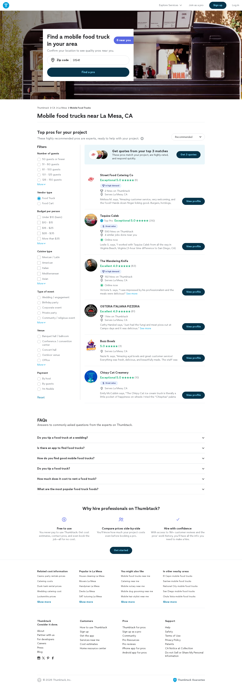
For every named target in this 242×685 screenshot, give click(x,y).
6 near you (124, 40)
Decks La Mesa (87, 591)
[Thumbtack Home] (6, 5)
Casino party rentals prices (51, 576)
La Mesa (62, 108)
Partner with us (46, 635)
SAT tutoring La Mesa (90, 596)
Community (129, 635)
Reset (41, 397)
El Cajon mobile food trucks (177, 576)
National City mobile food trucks (180, 586)
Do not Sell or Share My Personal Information (184, 654)
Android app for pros (134, 652)
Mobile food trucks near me (135, 576)
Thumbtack (43, 108)
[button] (106, 221)
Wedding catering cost (49, 591)
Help (167, 627)
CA (53, 108)
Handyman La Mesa (89, 586)
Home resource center (93, 648)
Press (40, 647)
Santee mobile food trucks (177, 581)
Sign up (84, 631)
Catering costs (45, 581)
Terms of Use (173, 635)
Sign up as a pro (131, 631)
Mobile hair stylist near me (135, 596)
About (40, 630)
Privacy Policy (173, 640)
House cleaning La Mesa (91, 576)
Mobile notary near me (133, 586)
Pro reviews (129, 644)
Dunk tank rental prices (49, 586)
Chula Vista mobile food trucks (179, 596)
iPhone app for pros (134, 648)
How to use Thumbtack (93, 627)
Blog (40, 651)
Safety (169, 631)
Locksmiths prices (46, 596)
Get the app (87, 635)
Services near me (90, 640)
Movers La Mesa (87, 581)
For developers (45, 639)
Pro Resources (130, 640)
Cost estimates (89, 644)
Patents (169, 644)
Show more (44, 601)
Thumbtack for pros (134, 627)
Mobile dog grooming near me (137, 591)
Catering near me (130, 581)
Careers (41, 643)
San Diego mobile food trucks (179, 591)
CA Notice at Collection (179, 648)
